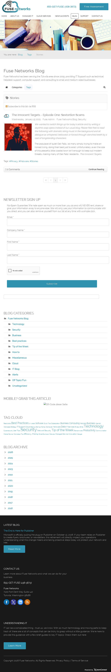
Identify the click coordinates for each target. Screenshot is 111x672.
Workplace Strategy (10, 427)
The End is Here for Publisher (19, 530)
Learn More (14, 645)
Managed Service (61, 434)
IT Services (70, 427)
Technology (18, 324)
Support (84, 16)
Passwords (7, 423)
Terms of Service (79, 660)
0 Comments (13, 169)
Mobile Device (8, 434)
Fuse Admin (49, 119)
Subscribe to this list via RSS (22, 106)
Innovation (73, 434)
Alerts (15, 374)
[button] (104, 87)
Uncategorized (19, 386)
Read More (14, 549)
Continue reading (96, 169)
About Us (14, 16)
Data (63, 426)
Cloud (15, 363)
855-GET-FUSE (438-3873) (62, 6)
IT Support (21, 427)
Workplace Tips (19, 434)
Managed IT (27, 16)
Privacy (14, 161)
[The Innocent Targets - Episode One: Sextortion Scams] (18, 137)
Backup (32, 427)
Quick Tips (47, 423)
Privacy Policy (63, 660)
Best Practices (20, 423)
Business (16, 335)
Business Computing (70, 423)
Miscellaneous (19, 357)
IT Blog (15, 369)
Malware (24, 161)
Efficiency (28, 434)
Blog (74, 16)
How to (16, 352)
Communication (101, 430)
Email (81, 427)
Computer (49, 427)
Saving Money (40, 427)
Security (82, 119)
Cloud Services (44, 16)
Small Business (44, 434)
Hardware (56, 427)
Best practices (19, 341)
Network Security (44, 431)
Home (4, 16)
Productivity (89, 430)
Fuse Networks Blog (67, 119)
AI (29, 423)
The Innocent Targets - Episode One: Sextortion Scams (48, 115)
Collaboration (55, 423)
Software (39, 423)
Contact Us (97, 16)
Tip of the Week (20, 346)
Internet (98, 423)
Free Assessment (94, 6)
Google (79, 434)
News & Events (62, 16)
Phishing (35, 434)
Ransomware (78, 430)
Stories (34, 161)
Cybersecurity (8, 430)
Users (33, 423)
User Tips (16, 431)
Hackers (83, 423)
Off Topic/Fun (19, 380)
